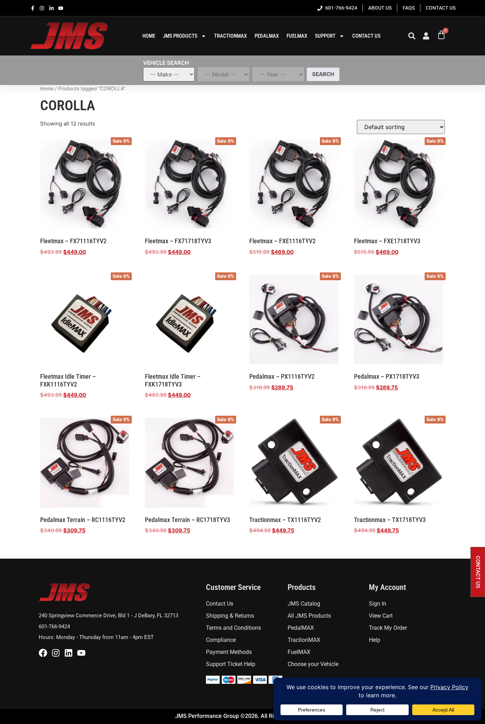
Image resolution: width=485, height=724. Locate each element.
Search (323, 74)
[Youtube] (81, 653)
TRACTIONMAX (230, 36)
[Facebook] (43, 653)
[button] (477, 572)
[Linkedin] (68, 653)
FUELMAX (297, 36)
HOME (148, 36)
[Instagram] (55, 653)
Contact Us (366, 36)
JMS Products (180, 36)
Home (47, 88)
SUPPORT (325, 36)
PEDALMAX (267, 36)
